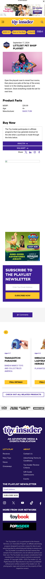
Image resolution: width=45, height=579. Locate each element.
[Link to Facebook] (40, 503)
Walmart (21, 148)
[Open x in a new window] (26, 152)
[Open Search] (42, 22)
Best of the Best (19, 32)
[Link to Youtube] (22, 503)
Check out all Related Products (23, 394)
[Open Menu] (2, 22)
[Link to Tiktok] (31, 503)
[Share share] (42, 31)
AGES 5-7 (6, 32)
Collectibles (32, 32)
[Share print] (40, 31)
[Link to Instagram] (4, 503)
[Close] (44, 1)
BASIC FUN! (27, 111)
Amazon (21, 143)
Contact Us (28, 453)
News (5, 462)
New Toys (7, 458)
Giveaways (7, 466)
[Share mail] (38, 31)
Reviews (6, 453)
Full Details (15, 382)
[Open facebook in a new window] (39, 152)
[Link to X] (13, 503)
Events (26, 479)
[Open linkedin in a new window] (30, 152)
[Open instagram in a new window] (34, 152)
